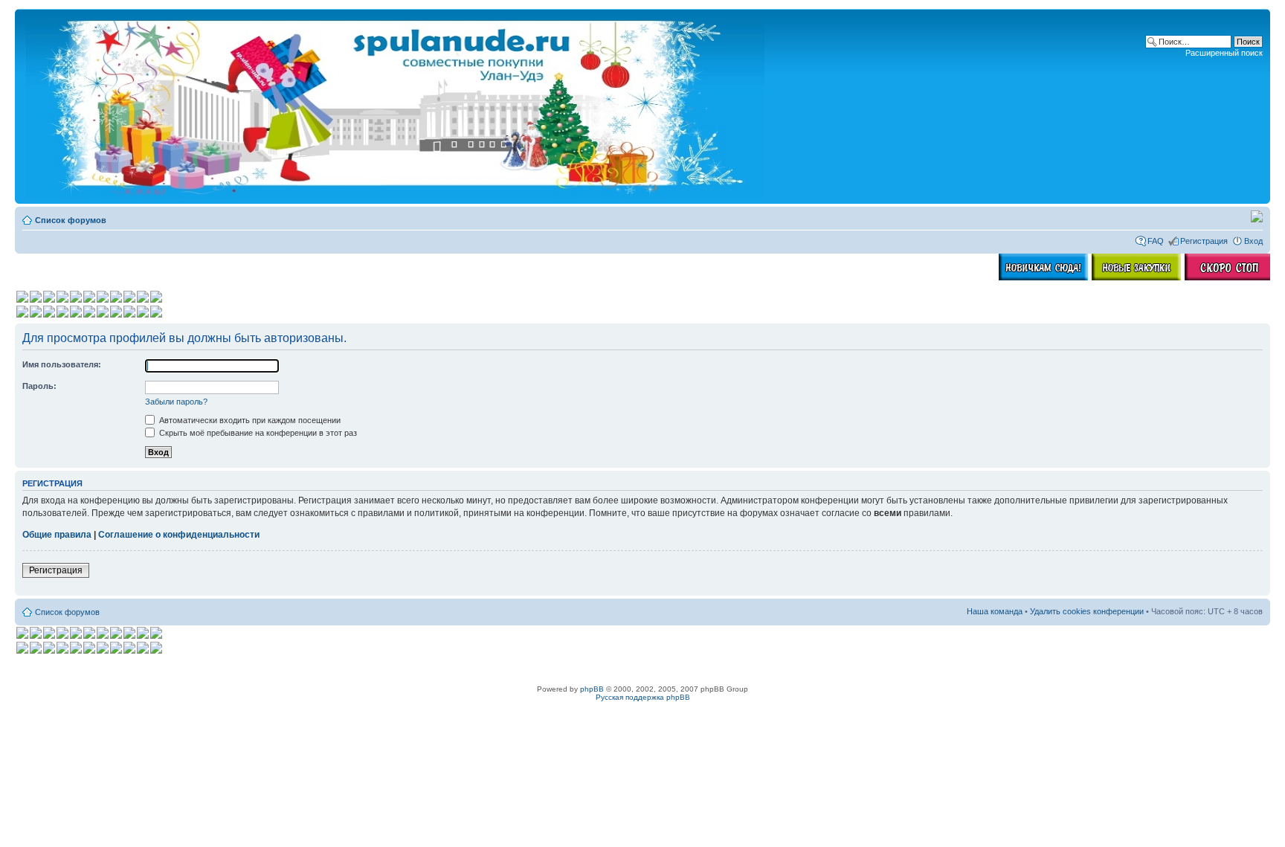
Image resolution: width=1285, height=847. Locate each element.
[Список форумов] (396, 106)
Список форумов (70, 220)
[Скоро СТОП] (1229, 277)
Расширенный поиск (1224, 52)
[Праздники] (1257, 219)
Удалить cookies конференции (1087, 611)
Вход (1253, 240)
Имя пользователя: (61, 364)
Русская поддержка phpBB (643, 697)
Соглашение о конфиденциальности (179, 534)
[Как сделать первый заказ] (1043, 277)
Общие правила (56, 534)
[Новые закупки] (1136, 277)
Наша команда (994, 611)
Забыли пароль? (176, 401)
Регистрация (1204, 240)
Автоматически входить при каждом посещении (249, 420)
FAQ (1155, 240)
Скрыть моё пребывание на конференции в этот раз (257, 432)
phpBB (592, 689)
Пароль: (39, 385)
